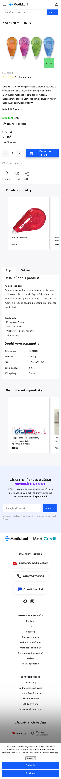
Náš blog (30, 631)
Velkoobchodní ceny (30, 642)
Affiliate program (30, 663)
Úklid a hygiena (30, 704)
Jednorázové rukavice (30, 688)
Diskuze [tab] (25, 270)
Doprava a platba (31, 637)
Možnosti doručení (17, 123)
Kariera (30, 658)
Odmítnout (30, 773)
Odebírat (49, 508)
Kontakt (30, 621)
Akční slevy (30, 682)
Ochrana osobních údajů (30, 653)
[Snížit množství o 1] (5, 153)
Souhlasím (30, 765)
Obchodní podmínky (30, 647)
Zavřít (54, 184)
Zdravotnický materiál (30, 709)
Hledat (53, 12)
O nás (30, 626)
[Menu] (3, 4)
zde (56, 752)
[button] (5, 223)
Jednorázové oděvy (30, 693)
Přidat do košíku (45, 153)
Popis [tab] (9, 270)
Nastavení (30, 758)
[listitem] (29, 223)
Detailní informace (12, 109)
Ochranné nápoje (30, 698)
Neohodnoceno (23, 77)
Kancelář (33, 351)
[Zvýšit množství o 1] (19, 153)
